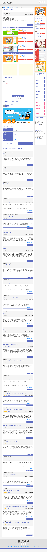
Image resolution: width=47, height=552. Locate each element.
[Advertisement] (10, 69)
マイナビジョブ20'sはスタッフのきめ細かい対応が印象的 (12, 409)
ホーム (9, 546)
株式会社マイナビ (16, 139)
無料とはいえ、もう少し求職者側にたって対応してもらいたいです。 (14, 393)
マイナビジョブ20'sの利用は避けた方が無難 (10, 474)
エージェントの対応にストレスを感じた (10, 199)
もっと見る (39, 36)
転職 (5, 7)
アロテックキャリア (21, 37)
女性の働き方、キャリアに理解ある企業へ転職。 (11, 490)
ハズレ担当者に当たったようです (8, 232)
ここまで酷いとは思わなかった (8, 264)
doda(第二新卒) (21, 45)
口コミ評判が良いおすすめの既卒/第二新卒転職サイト (23, 5)
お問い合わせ (20, 546)
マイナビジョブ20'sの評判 (13, 7)
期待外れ (4, 313)
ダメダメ (4, 168)
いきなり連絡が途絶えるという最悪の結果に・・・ (11, 457)
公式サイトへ (25, 33)
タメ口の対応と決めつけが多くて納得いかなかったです (12, 425)
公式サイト (26, 143)
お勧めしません (5, 183)
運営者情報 (16, 546)
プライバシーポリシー (29, 546)
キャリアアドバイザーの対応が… (8, 216)
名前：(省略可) (5, 79)
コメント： (5, 83)
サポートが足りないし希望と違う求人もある (10, 344)
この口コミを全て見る (28, 162)
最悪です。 (5, 248)
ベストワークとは (36, 546)
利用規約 (15, 98)
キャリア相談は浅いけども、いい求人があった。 (11, 441)
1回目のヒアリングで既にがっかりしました (10, 297)
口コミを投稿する (10, 143)
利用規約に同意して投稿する (18, 96)
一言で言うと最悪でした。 (7, 280)
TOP (3, 7)
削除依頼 (24, 546)
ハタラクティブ (21, 29)
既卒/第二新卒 (7, 7)
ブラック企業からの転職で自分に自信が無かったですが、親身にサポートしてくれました (18, 506)
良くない (4, 153)
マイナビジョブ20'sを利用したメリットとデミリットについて (13, 360)
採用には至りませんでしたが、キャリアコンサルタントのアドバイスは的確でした (16, 522)
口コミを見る (25, 51)
